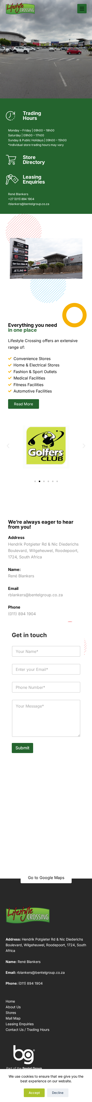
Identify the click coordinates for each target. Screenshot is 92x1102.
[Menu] (82, 8)
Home (10, 1001)
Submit (22, 747)
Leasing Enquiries (34, 179)
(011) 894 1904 (30, 983)
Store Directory (34, 159)
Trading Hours (32, 115)
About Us (13, 1007)
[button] (8, 446)
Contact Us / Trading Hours (27, 1029)
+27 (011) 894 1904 (21, 199)
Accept (34, 1093)
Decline (58, 1093)
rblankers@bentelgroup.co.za (28, 204)
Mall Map (13, 1018)
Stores (11, 1012)
